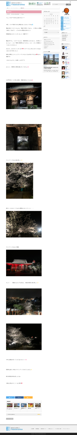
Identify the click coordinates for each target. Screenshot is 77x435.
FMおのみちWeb (37, 433)
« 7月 (44, 26)
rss (70, 2)
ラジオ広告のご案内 (58, 428)
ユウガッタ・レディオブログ (48, 44)
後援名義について (43, 428)
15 (55, 20)
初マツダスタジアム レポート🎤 (9, 409)
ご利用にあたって (50, 428)
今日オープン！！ (37, 408)
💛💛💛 (39, 414)
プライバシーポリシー (66, 428)
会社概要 (32, 428)
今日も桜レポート (16, 408)
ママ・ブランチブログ (47, 41)
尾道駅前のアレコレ (23, 409)
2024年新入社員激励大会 (11, 414)
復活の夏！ (29, 408)
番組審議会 (37, 428)
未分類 (45, 47)
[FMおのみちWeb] (15, 5)
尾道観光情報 (64, 38)
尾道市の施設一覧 (64, 36)
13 (51, 20)
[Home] (7, 8)
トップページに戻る (10, 418)
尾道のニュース (46, 39)
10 (44, 20)
